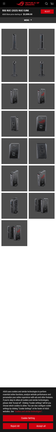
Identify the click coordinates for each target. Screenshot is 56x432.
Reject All (15, 426)
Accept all (41, 426)
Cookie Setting (28, 418)
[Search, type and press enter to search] (46, 3)
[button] (4, 3)
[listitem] (14, 42)
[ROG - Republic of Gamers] (28, 3)
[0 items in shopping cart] (52, 3)
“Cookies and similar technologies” (28, 411)
